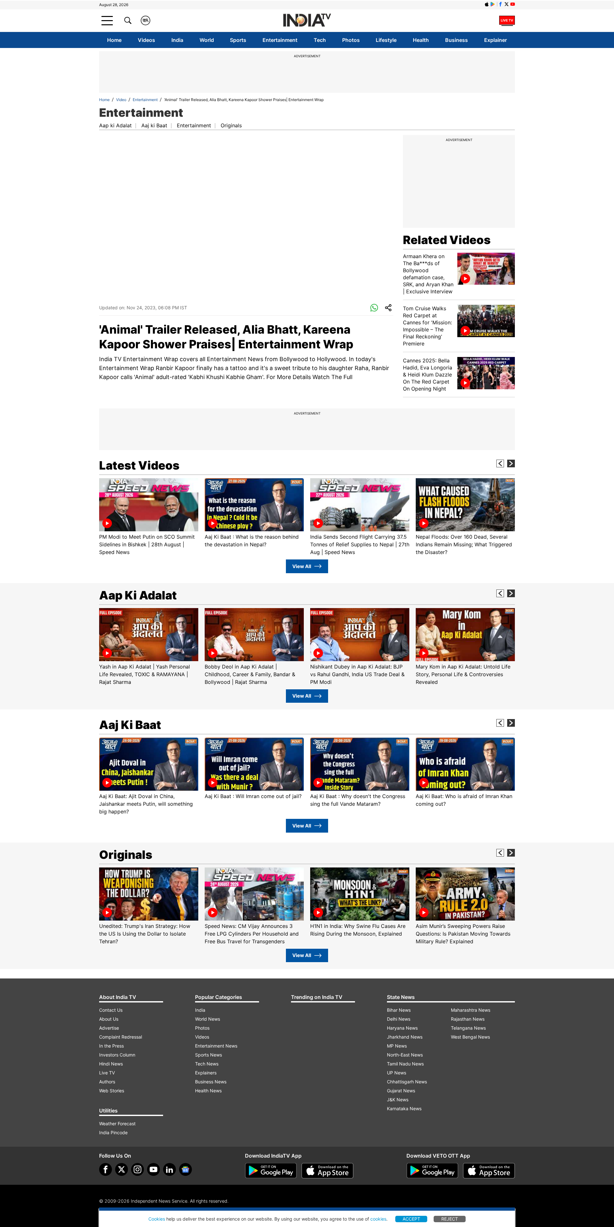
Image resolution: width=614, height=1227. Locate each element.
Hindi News (111, 1063)
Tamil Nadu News (405, 1063)
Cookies (156, 1219)
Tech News (206, 1063)
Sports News (208, 1054)
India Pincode (113, 1132)
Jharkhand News (404, 1037)
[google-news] (185, 1169)
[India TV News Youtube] (512, 4)
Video (121, 99)
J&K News (397, 1099)
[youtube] (153, 1169)
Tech (320, 40)
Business (456, 40)
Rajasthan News (467, 1019)
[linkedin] (169, 1169)
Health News (208, 1090)
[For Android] (432, 1170)
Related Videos (447, 240)
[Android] (493, 4)
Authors (107, 1081)
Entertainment (280, 40)
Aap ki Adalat (115, 125)
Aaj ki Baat (154, 125)
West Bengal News (470, 1037)
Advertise (109, 1028)
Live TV (107, 1072)
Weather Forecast (117, 1123)
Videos (146, 40)
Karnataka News (404, 1108)
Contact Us (110, 1010)
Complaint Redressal (120, 1037)
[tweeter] (121, 1169)
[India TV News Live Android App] (271, 1170)
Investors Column (117, 1054)
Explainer (495, 40)
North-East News (405, 1054)
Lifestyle (386, 40)
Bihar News (399, 1010)
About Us (108, 1019)
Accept (411, 1219)
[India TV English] (307, 21)
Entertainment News (216, 1046)
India (177, 40)
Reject (449, 1219)
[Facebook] (105, 1169)
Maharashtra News (470, 1010)
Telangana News (468, 1028)
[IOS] (486, 4)
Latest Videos (139, 465)
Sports (238, 40)
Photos (351, 40)
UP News (396, 1072)
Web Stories (111, 1090)
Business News (210, 1081)
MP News (397, 1046)
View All (301, 566)
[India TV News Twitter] (506, 4)
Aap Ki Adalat (138, 595)
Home (114, 40)
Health (421, 40)
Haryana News (402, 1028)
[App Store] (327, 1170)
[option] (148, 517)
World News (207, 1019)
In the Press (111, 1046)
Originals (231, 125)
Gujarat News (401, 1090)
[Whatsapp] (374, 308)
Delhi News (398, 1019)
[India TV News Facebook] (500, 4)
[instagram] (137, 1169)
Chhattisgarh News (407, 1081)
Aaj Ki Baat (130, 725)
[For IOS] (489, 1170)
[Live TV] (507, 20)
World (207, 40)
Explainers (205, 1072)
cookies (378, 1219)
